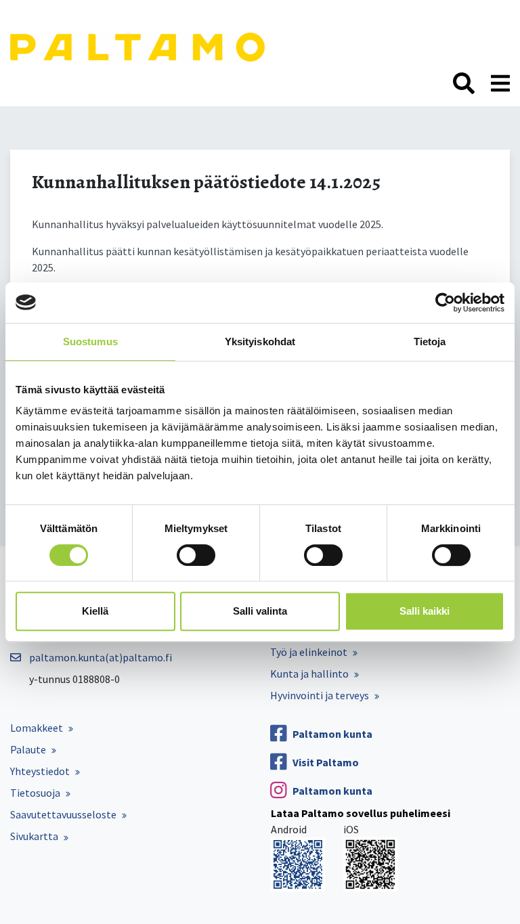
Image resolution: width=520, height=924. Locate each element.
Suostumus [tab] (90, 341)
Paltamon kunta (332, 734)
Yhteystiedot (40, 771)
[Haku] (464, 83)
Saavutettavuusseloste (63, 814)
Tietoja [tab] (430, 341)
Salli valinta (260, 611)
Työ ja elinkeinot (308, 652)
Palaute (28, 749)
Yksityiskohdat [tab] (260, 341)
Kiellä (95, 611)
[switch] (196, 555)
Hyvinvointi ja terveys (319, 695)
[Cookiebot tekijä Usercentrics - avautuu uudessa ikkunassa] (445, 302)
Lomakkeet (36, 727)
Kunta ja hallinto (309, 673)
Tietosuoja (35, 792)
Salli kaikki (424, 611)
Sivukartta (34, 836)
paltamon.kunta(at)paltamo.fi (100, 657)
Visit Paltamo (325, 762)
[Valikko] (500, 83)
